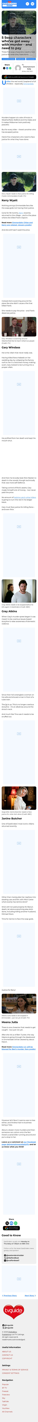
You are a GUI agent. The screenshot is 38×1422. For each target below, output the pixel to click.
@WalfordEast (12, 1258)
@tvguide (9, 1325)
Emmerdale (31, 59)
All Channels (7, 1412)
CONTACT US (7, 1355)
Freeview (6, 1395)
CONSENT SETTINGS (10, 1373)
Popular (5, 1384)
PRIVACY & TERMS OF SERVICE (15, 1370)
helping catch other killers (25, 497)
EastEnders (20, 59)
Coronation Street (8, 59)
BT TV (4, 1388)
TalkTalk (5, 1401)
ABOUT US (6, 1352)
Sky (3, 1398)
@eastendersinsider (15, 1255)
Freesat (5, 1391)
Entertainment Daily (29, 68)
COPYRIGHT (7, 1358)
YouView (5, 1408)
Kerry (21, 213)
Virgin (4, 1405)
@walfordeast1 (12, 1260)
